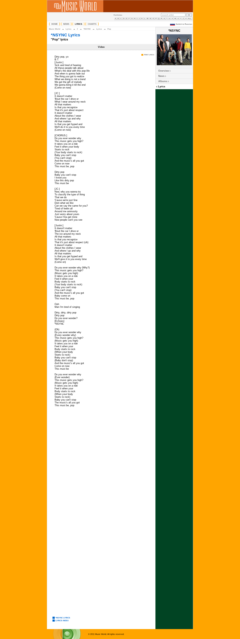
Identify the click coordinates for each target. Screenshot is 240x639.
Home (54, 24)
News (66, 24)
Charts (92, 24)
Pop (109, 29)
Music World (54, 29)
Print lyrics (149, 55)
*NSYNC (87, 29)
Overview (163, 70)
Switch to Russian (184, 24)
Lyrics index (62, 621)
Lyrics (78, 24)
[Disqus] (101, 462)
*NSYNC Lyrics (65, 35)
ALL (189, 18)
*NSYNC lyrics (63, 618)
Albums (162, 81)
